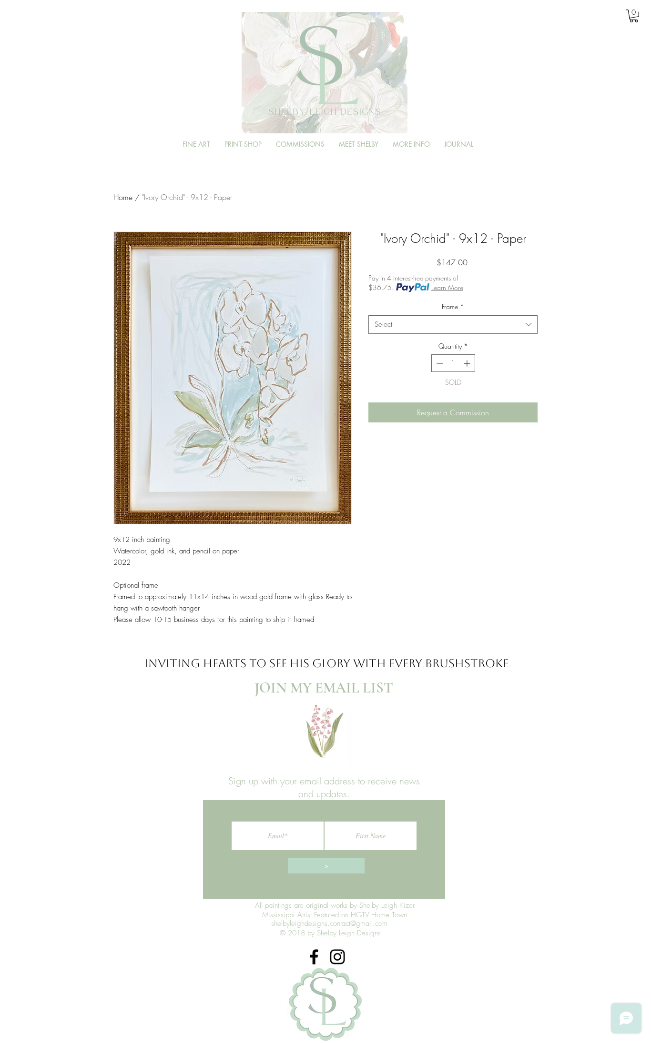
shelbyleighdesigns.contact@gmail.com (329, 923)
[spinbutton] (453, 363)
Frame (453, 306)
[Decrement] (439, 363)
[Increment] (468, 363)
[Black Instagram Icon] (337, 957)
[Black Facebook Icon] (314, 957)
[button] (633, 16)
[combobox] (453, 324)
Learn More (447, 287)
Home (122, 197)
